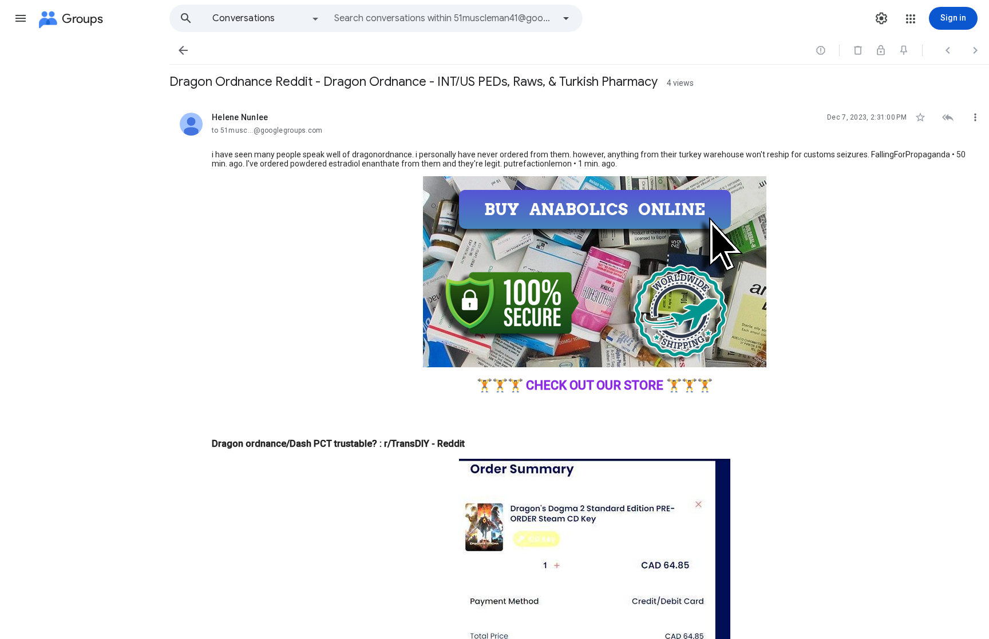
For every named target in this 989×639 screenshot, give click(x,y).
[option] (266, 18)
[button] (20, 18)
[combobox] (444, 18)
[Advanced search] (566, 18)
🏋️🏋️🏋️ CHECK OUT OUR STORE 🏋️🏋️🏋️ (595, 385)
